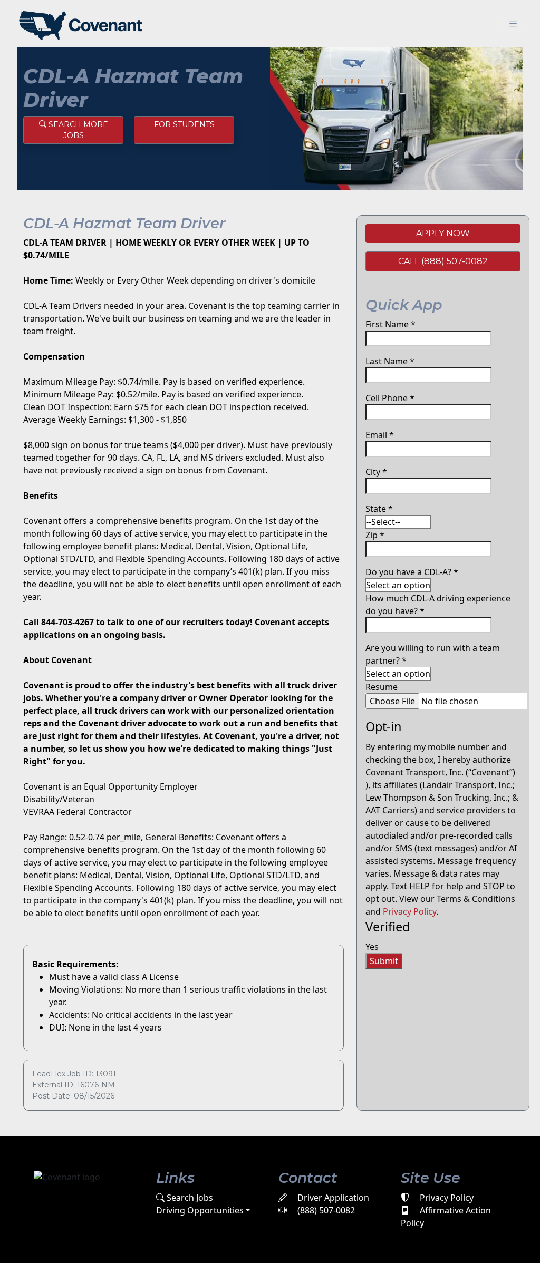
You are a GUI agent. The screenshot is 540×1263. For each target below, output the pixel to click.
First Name (390, 324)
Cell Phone (389, 398)
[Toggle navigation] (513, 24)
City (376, 472)
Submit (384, 961)
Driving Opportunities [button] (200, 1210)
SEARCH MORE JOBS (77, 130)
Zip (374, 535)
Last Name (389, 361)
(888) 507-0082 (325, 1210)
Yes (372, 947)
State (379, 508)
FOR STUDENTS (184, 124)
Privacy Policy (409, 911)
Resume (381, 687)
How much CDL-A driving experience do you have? (437, 604)
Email (379, 435)
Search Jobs (189, 1197)
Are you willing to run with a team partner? (432, 654)
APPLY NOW (443, 233)
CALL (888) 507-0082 (443, 261)
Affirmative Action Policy (446, 1216)
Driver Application (332, 1197)
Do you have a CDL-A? (411, 572)
